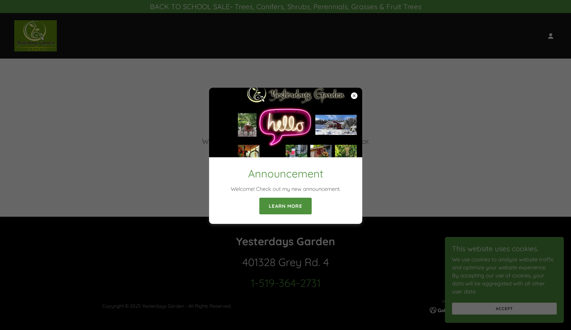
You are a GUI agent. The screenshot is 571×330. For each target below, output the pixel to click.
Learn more (285, 206)
